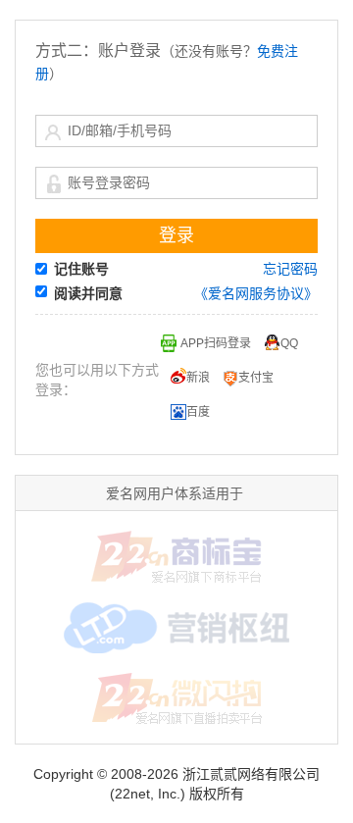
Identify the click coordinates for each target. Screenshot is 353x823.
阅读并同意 (88, 293)
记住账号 (81, 269)
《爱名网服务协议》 (256, 293)
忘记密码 (290, 269)
